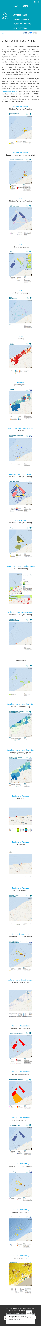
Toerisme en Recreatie (20, 796)
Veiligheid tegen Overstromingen (20, 612)
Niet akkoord (22, 1322)
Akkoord (12, 1322)
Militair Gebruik (21, 520)
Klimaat (20, 336)
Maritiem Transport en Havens (20, 474)
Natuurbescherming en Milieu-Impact (20, 566)
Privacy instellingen (29, 1312)
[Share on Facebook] (26, 32)
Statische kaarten (20, 15)
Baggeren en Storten (20, 106)
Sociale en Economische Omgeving (20, 704)
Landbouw (20, 382)
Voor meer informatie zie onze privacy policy (20, 1318)
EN (39, 2)
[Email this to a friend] (36, 32)
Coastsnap (17, 24)
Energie (20, 198)
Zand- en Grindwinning (20, 934)
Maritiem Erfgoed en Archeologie (20, 428)
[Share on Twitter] (28, 32)
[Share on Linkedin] (23, 32)
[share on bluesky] (31, 32)
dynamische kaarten (10, 91)
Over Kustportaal (20, 28)
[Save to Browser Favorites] (34, 32)
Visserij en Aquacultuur (20, 1026)
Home (15, 6)
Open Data (27, 24)
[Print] (39, 32)
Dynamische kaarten (21, 19)
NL (35, 2)
